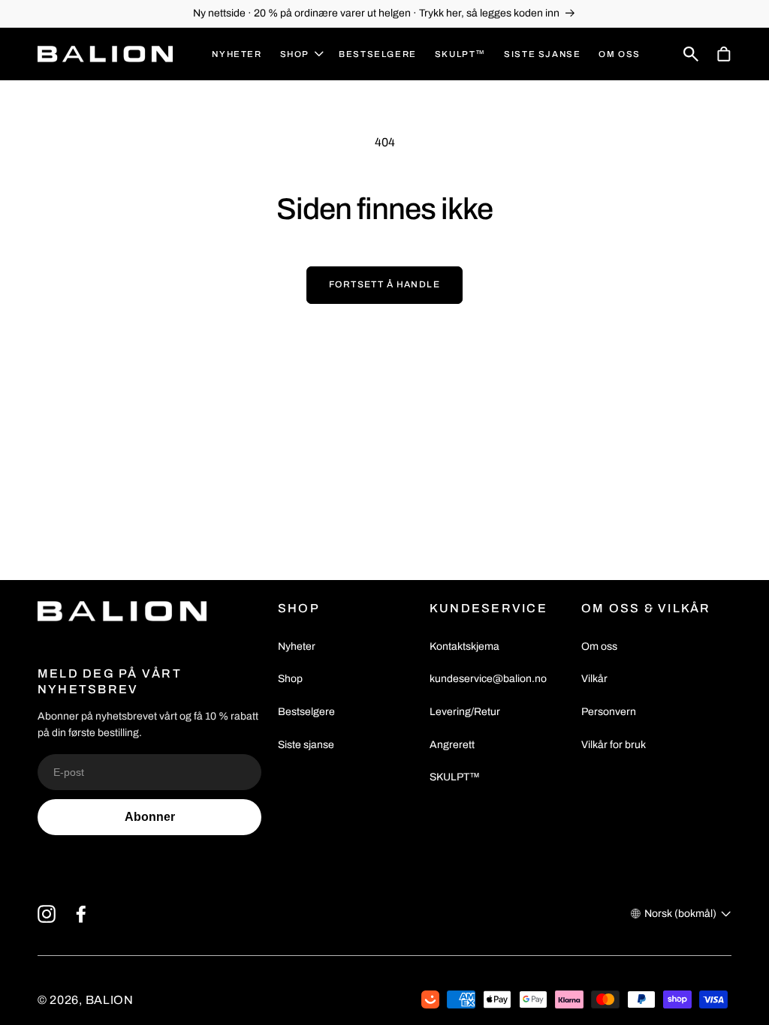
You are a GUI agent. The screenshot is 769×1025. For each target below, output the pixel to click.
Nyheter (296, 646)
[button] (300, 54)
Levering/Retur (465, 711)
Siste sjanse (306, 744)
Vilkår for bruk (613, 744)
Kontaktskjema (464, 646)
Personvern (608, 711)
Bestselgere (306, 711)
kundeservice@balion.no (488, 678)
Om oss (599, 646)
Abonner (150, 816)
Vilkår (594, 678)
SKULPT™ (455, 777)
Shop (290, 678)
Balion (110, 999)
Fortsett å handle (384, 284)
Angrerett (452, 744)
